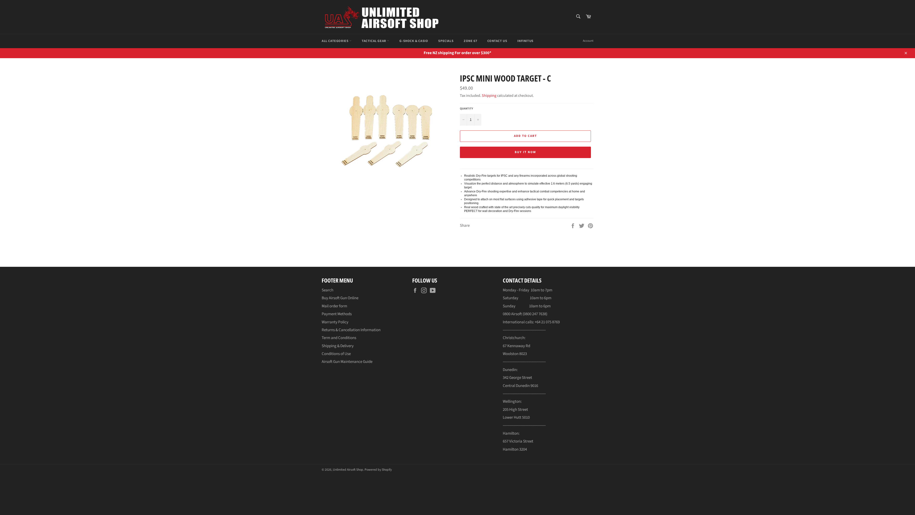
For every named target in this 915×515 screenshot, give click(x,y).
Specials (445, 41)
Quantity (466, 109)
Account (588, 41)
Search (327, 290)
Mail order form (334, 306)
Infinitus (525, 41)
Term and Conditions (339, 338)
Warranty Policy (335, 322)
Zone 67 (470, 41)
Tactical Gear (374, 41)
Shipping (489, 95)
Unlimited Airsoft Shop (348, 469)
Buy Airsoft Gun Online (340, 298)
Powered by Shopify (378, 469)
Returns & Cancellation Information (351, 330)
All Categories (335, 41)
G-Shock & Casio (413, 41)
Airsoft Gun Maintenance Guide (347, 362)
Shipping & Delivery (338, 346)
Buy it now (525, 152)
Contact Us (497, 41)
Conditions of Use (336, 354)
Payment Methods (337, 314)
